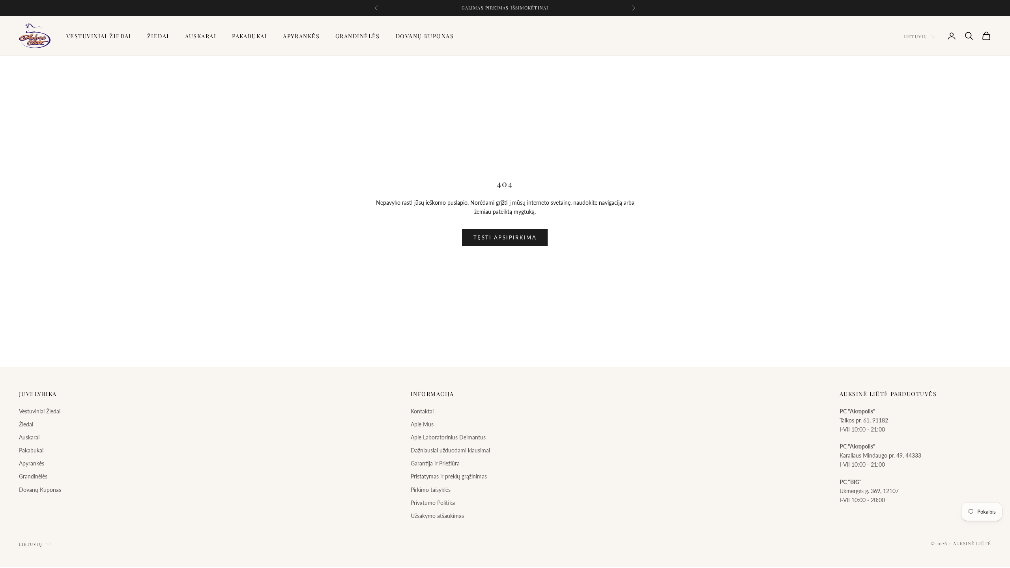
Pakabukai (249, 36)
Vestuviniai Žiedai (98, 36)
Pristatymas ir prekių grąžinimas (449, 476)
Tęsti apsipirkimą (505, 237)
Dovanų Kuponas (425, 36)
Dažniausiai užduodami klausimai (450, 450)
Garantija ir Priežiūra (435, 463)
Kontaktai (422, 411)
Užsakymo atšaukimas (437, 515)
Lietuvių (915, 36)
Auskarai (201, 36)
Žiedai (158, 36)
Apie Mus (422, 424)
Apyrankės (301, 36)
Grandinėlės (357, 36)
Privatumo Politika (433, 502)
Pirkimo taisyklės (431, 489)
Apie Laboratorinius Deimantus (448, 437)
